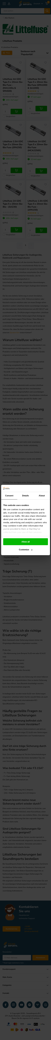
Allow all (25, 542)
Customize (24, 549)
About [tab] (42, 495)
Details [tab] (25, 495)
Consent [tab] (9, 495)
